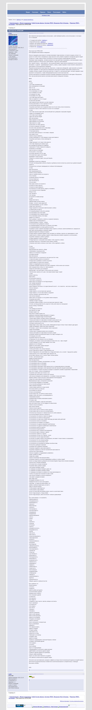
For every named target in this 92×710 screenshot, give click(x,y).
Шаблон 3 (50, 43)
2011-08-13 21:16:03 (38, 33)
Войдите (19, 19)
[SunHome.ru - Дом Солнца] (50, 706)
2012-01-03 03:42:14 (38, 674)
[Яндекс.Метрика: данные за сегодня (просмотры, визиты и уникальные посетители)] (37, 707)
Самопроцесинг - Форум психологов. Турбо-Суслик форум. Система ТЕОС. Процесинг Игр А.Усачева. (39, 23)
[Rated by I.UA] (28, 706)
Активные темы (46, 15)
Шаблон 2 (43, 42)
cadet (10, 674)
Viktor (10, 33)
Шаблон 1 (44, 40)
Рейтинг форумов (64, 701)
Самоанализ (50, 45)
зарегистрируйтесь (28, 19)
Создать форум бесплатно (76, 701)
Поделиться (31, 33)
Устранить (39, 46)
